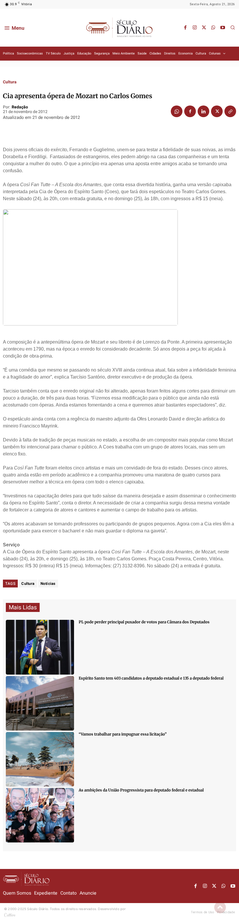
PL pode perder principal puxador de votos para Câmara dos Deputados (144, 622)
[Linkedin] (203, 111)
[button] (232, 27)
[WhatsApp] (213, 27)
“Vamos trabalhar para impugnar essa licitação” (123, 734)
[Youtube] (222, 27)
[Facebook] (185, 27)
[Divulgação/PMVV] (40, 759)
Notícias (48, 583)
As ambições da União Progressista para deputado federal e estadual (141, 790)
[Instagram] (194, 27)
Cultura (10, 82)
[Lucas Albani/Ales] (40, 703)
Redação (20, 107)
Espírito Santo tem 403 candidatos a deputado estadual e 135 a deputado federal (151, 678)
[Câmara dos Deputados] (40, 647)
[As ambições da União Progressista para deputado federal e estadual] (40, 815)
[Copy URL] (230, 111)
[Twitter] (204, 27)
